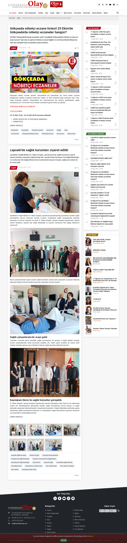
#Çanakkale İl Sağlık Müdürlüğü (20, 462)
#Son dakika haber (51, 466)
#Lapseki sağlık (48, 462)
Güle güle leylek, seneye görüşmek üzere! (101, 241)
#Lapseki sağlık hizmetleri (18, 455)
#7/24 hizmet (15, 133)
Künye (106, 13)
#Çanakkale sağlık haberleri (64, 462)
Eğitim (77, 513)
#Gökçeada (14, 130)
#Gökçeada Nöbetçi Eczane (30, 133)
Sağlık (18, 18)
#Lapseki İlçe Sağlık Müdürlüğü (20, 459)
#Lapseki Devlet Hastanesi (50, 455)
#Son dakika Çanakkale (67, 466)
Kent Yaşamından (30, 13)
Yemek (77, 523)
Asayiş (52, 13)
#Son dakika (14, 469)
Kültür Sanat (79, 510)
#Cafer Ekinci (36, 462)
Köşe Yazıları (68, 13)
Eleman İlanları (97, 13)
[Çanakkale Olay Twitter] (54, 498)
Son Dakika (12, 13)
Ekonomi (78, 516)
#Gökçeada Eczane (47, 133)
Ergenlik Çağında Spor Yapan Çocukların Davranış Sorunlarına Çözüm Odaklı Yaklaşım (104, 290)
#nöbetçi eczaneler (37, 130)
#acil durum (50, 130)
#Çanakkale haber (16, 466)
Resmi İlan (86, 13)
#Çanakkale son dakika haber (33, 466)
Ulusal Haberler (80, 526)
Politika (40, 13)
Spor (46, 13)
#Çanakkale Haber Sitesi (29, 469)
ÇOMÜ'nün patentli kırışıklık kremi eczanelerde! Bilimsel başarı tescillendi (101, 110)
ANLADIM (63, 540)
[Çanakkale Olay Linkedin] (72, 498)
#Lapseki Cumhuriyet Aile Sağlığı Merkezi (44, 459)
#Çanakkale (25, 130)
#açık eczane (71, 133)
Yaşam (49, 526)
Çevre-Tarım (51, 532)
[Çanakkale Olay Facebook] (59, 498)
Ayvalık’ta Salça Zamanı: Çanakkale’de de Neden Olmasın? (105, 310)
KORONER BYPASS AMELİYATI (101, 158)
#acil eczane (60, 133)
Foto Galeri (77, 13)
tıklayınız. (91, 536)
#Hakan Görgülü (34, 455)
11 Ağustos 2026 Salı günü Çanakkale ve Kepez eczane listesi (101, 34)
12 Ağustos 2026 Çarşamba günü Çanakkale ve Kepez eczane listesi (101, 89)
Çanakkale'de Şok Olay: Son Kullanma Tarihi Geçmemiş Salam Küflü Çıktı (101, 44)
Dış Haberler (79, 529)
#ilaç (66, 130)
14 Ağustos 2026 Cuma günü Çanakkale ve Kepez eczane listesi (101, 100)
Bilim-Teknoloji (80, 520)
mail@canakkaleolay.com (19, 523)
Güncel (20, 13)
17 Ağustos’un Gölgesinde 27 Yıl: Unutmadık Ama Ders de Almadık (105, 280)
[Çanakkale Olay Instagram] (68, 498)
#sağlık (59, 130)
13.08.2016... (97, 300)
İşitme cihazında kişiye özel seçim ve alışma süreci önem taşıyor (101, 79)
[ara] (118, 510)
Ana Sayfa (12, 18)
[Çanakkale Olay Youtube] (63, 498)
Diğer (58, 13)
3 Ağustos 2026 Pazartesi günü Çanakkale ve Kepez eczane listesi (102, 120)
